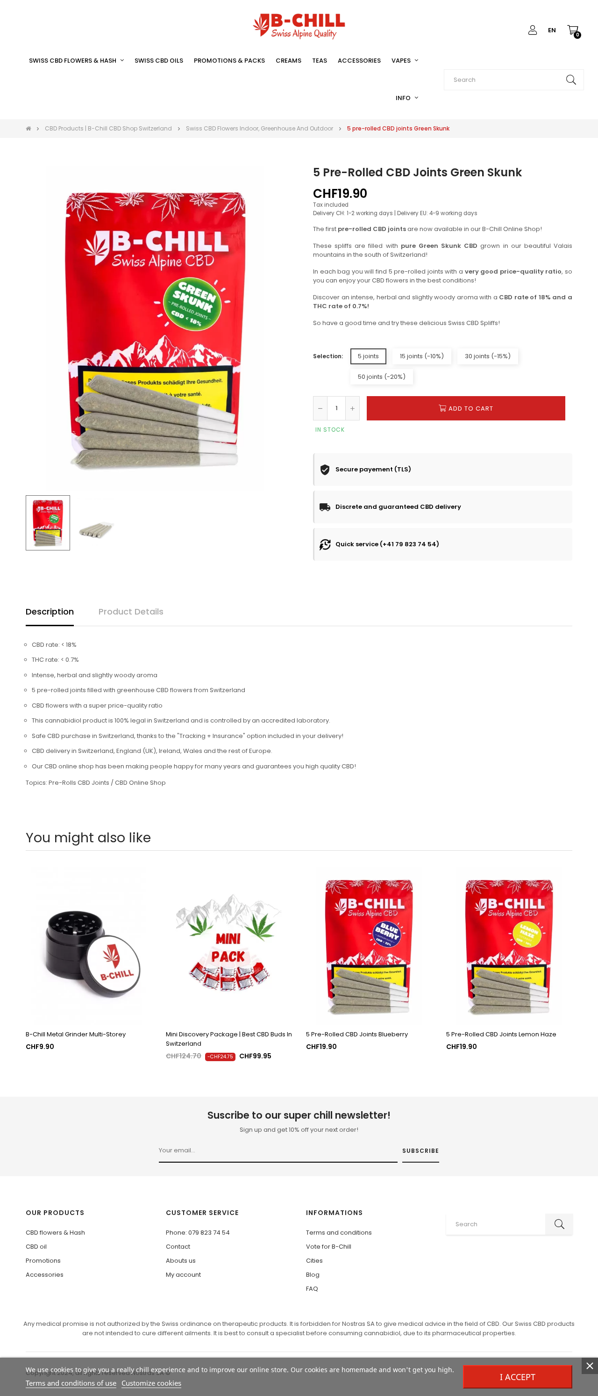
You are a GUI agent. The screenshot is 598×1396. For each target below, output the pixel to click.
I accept (517, 1376)
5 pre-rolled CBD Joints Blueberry (357, 1034)
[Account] (532, 30)
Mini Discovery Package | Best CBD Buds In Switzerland (229, 1039)
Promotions (43, 1260)
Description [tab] (50, 611)
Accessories (45, 1274)
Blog (313, 1274)
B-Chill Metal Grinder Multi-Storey (76, 1034)
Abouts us (181, 1260)
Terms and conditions (339, 1232)
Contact (178, 1246)
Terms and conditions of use (71, 1383)
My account (183, 1274)
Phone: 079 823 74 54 (198, 1232)
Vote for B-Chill (328, 1246)
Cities (314, 1260)
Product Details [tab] (131, 611)
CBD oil (36, 1246)
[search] (571, 79)
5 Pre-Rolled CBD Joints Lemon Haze (501, 1034)
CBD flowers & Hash (55, 1232)
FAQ (312, 1288)
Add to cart (470, 408)
